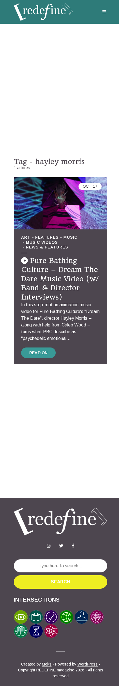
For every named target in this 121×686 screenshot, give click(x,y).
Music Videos (42, 242)
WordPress (87, 664)
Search (60, 581)
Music (70, 237)
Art (25, 237)
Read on (38, 353)
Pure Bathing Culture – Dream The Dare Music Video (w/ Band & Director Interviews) (60, 278)
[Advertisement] (60, 90)
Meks (46, 664)
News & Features (47, 247)
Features (47, 237)
